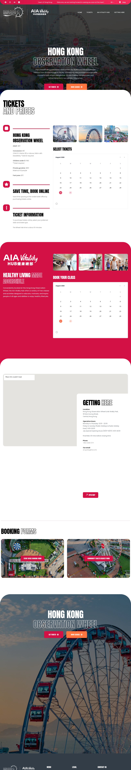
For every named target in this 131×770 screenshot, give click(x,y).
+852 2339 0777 (88, 443)
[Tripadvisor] (14, 2)
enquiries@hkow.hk (90, 450)
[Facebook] (5, 2)
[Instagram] (10, 2)
